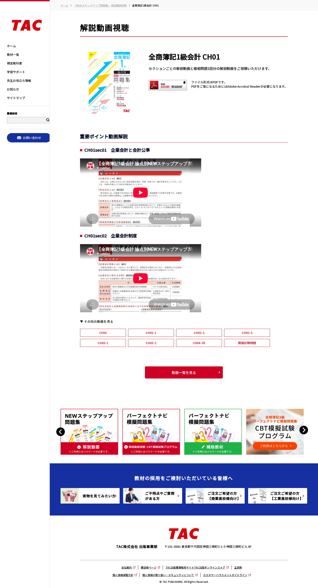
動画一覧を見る (184, 372)
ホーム (64, 5)
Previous (61, 431)
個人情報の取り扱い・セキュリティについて (168, 575)
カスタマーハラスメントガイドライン (225, 575)
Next (304, 430)
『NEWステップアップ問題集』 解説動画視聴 (100, 5)
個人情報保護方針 (122, 575)
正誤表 (238, 567)
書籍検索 (12, 113)
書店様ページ (148, 567)
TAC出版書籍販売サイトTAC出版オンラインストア (195, 567)
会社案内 (126, 567)
